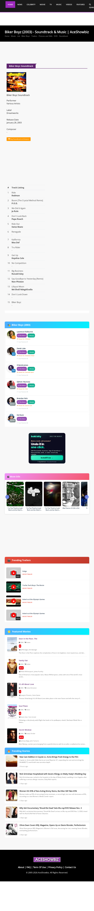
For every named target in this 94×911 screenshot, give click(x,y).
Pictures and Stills (45, 36)
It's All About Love (26, 684)
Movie (13, 36)
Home (7, 36)
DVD (56, 36)
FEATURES (80, 4)
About (21, 867)
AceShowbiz (43, 872)
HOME (10, 4)
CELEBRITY (31, 4)
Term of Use (39, 867)
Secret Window (25, 730)
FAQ (29, 867)
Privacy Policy (55, 867)
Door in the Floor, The (28, 639)
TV (51, 4)
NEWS (19, 4)
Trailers (34, 36)
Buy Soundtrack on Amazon (19, 139)
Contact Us (70, 867)
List (18, 36)
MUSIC (59, 4)
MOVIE (42, 4)
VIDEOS (69, 4)
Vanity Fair (23, 660)
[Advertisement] (49, 53)
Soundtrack (63, 36)
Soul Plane (23, 706)
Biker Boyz (26, 36)
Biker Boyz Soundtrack (18, 95)
